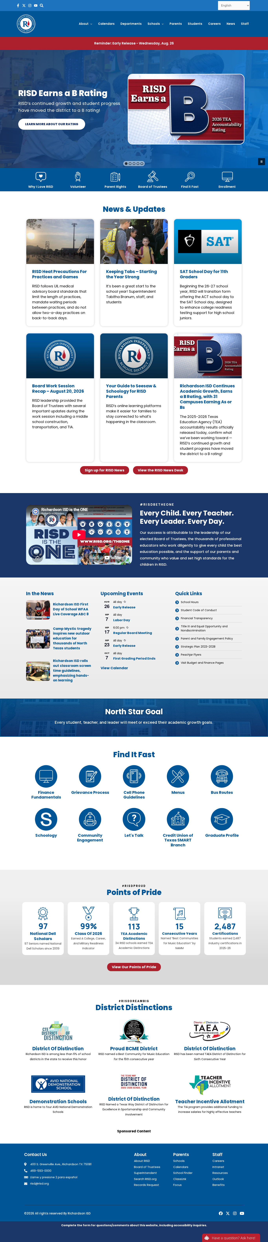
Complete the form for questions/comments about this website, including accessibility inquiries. (134, 1225)
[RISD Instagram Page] (30, 5)
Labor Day (121, 620)
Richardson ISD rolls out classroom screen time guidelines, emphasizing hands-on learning (72, 670)
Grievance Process (90, 792)
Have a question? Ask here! (233, 1238)
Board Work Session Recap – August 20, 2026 (58, 388)
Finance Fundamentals (46, 795)
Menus (178, 792)
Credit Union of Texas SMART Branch (178, 840)
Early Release (124, 607)
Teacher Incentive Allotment (209, 1101)
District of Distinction (58, 1048)
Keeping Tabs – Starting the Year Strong (131, 274)
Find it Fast (190, 186)
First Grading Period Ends (134, 658)
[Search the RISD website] (41, 5)
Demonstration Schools (58, 1101)
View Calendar (114, 667)
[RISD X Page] (24, 5)
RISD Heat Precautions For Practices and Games (59, 274)
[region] (134, 109)
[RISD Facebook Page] (18, 5)
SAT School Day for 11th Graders (204, 274)
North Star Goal (134, 711)
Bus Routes (222, 792)
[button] (85, 24)
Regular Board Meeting (132, 633)
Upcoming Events (122, 593)
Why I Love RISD (40, 186)
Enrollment (227, 186)
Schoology (46, 835)
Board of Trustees (152, 186)
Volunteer (78, 186)
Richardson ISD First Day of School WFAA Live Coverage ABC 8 (71, 609)
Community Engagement (90, 838)
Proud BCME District (134, 1048)
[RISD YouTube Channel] (35, 5)
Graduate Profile (222, 835)
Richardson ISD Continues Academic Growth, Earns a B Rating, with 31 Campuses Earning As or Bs (207, 396)
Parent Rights (115, 186)
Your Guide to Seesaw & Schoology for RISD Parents (131, 391)
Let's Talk (134, 835)
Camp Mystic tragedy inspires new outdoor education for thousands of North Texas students (72, 638)
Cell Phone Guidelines (134, 795)
